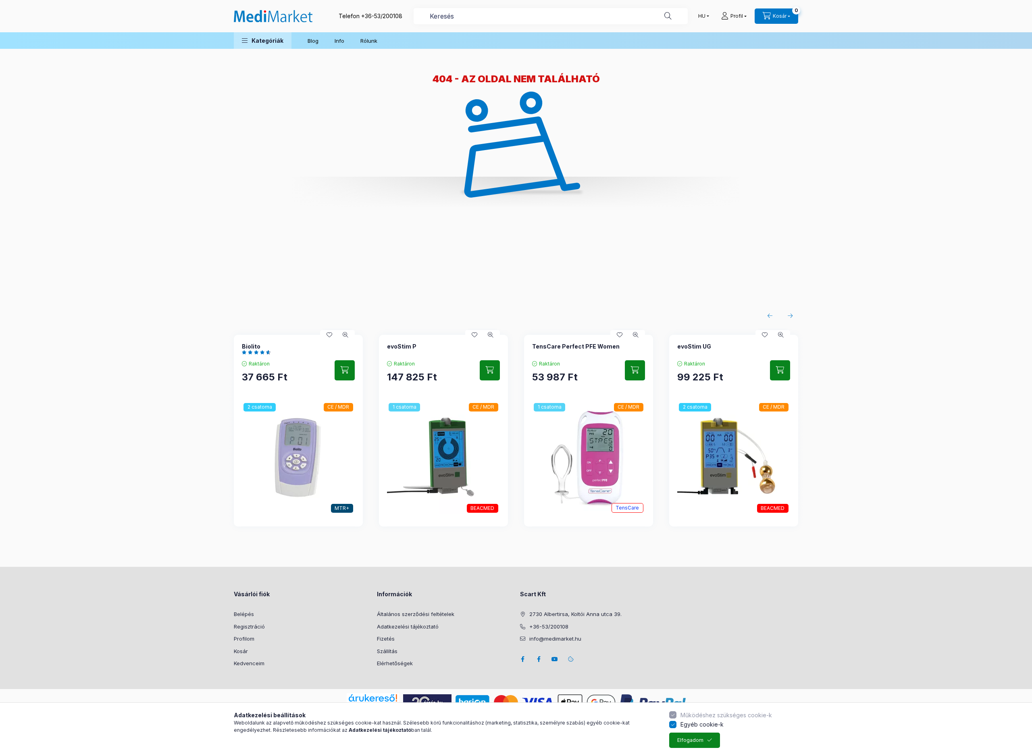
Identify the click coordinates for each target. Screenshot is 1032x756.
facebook (522, 659)
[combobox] (551, 16)
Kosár (241, 651)
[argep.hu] (427, 701)
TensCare (627, 508)
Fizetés (386, 638)
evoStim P (401, 346)
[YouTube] (555, 659)
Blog (313, 41)
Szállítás (387, 651)
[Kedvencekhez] (329, 335)
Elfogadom (690, 740)
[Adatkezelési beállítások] (571, 659)
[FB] (539, 659)
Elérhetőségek (395, 663)
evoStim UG (694, 346)
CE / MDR (338, 407)
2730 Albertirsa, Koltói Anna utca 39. (575, 614)
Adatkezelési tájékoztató (408, 626)
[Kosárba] (345, 370)
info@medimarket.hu (555, 638)
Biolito (251, 346)
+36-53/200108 (381, 16)
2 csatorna (260, 407)
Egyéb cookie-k (702, 724)
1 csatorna (404, 407)
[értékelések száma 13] (258, 352)
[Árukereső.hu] (373, 698)
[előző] (770, 316)
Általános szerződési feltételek (415, 614)
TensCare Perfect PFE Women (576, 346)
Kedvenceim (249, 663)
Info (339, 41)
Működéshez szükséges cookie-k (726, 715)
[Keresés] (668, 16)
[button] (262, 40)
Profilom (244, 638)
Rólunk (368, 41)
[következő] (790, 316)
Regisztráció (249, 626)
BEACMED (482, 508)
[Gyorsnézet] (345, 335)
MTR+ (342, 508)
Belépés (244, 614)
